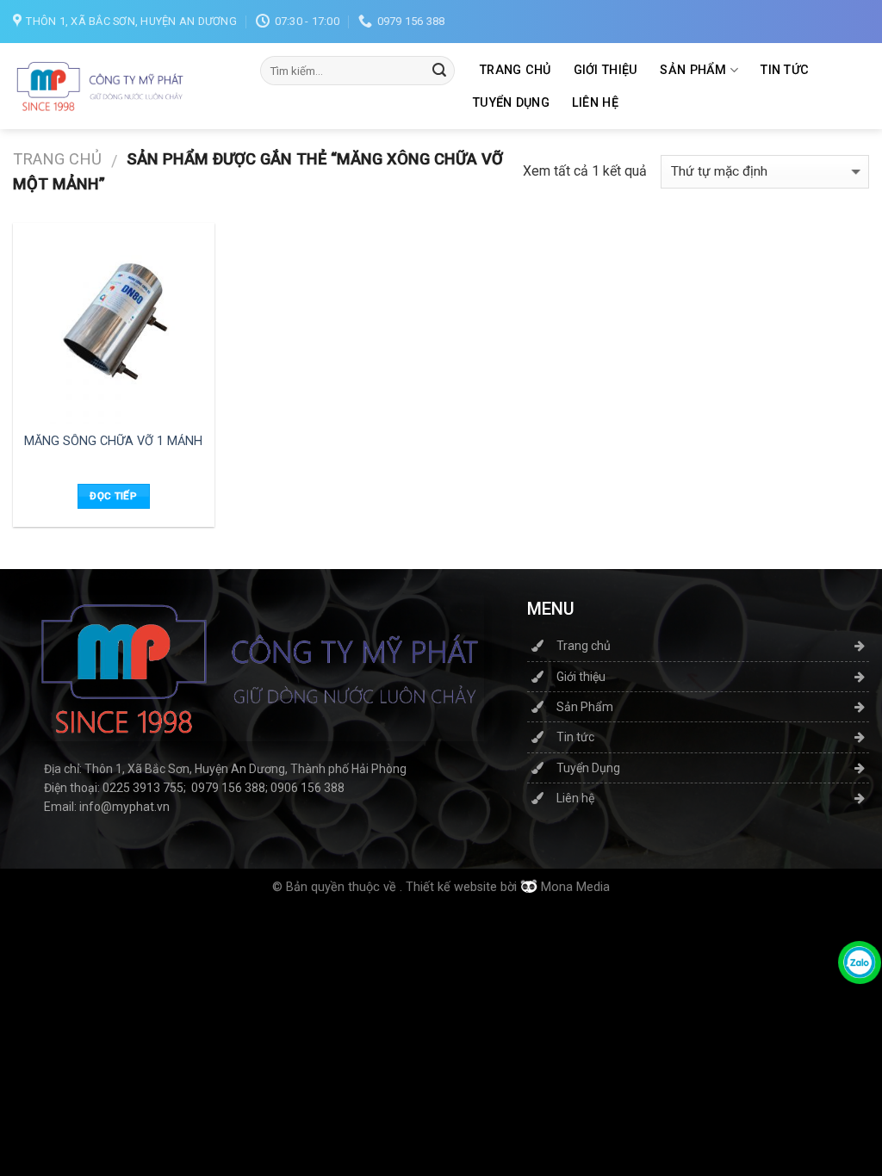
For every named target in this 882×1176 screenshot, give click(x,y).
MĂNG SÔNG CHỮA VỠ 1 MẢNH (113, 441)
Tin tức (785, 70)
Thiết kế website (451, 887)
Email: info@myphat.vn (107, 807)
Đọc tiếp (113, 496)
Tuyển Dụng (511, 103)
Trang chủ (515, 70)
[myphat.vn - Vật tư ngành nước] (99, 86)
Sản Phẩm (693, 70)
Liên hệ (595, 103)
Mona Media (575, 887)
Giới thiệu (606, 70)
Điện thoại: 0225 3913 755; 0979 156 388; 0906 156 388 (194, 788)
